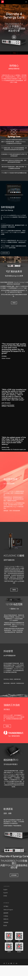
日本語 (5, 896)
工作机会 (5, 916)
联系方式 (6, 919)
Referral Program (8, 909)
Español (5, 892)
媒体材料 (6, 913)
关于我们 (6, 906)
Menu (14, 53)
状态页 (5, 925)
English (5, 889)
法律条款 (6, 922)
